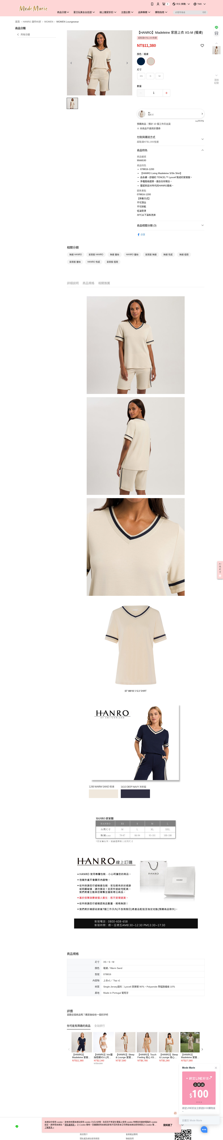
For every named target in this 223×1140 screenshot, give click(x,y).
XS (141, 76)
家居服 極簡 (112, 262)
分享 (143, 234)
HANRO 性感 (94, 262)
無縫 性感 (168, 254)
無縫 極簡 (184, 254)
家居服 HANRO (96, 254)
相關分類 (73, 247)
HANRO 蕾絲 (132, 254)
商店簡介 (84, 1134)
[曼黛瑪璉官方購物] (33, 8)
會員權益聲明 (132, 1134)
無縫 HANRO (75, 254)
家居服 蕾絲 (75, 262)
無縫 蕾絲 (114, 254)
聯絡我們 (130, 1139)
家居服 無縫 (151, 254)
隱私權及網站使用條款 (89, 1139)
